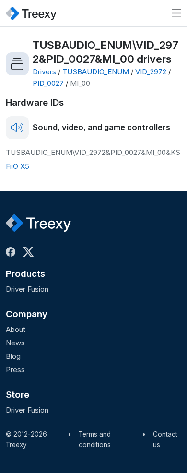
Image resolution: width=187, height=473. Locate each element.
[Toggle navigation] (176, 13)
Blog (13, 356)
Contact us (165, 439)
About (15, 329)
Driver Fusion (27, 289)
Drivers (44, 71)
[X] (30, 252)
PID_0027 (48, 83)
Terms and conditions (95, 439)
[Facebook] (12, 252)
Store (17, 394)
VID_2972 (150, 71)
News (15, 342)
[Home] (31, 13)
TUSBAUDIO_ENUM (95, 71)
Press (15, 369)
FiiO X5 (17, 166)
